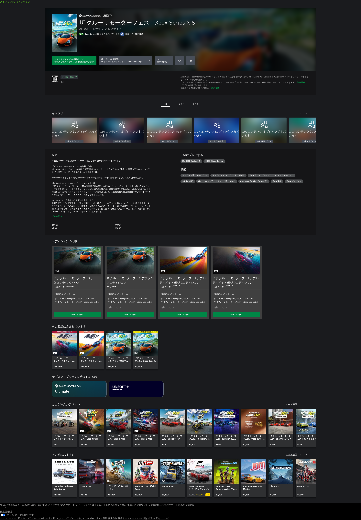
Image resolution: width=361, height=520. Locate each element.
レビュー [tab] (180, 103)
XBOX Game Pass (33, 504)
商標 (120, 518)
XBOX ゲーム (17, 504)
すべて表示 (291, 404)
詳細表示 (56, 216)
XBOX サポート (67, 504)
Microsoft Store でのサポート (163, 504)
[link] (64, 350)
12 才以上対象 (68, 77)
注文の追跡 (189, 504)
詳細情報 (301, 82)
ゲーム (3, 508)
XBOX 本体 (5, 504)
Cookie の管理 (100, 518)
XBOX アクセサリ (50, 504)
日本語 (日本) (6, 511)
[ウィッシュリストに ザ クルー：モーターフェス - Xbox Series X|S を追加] (179, 60)
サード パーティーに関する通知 (139, 518)
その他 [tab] (195, 103)
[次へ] (306, 113)
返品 (180, 504)
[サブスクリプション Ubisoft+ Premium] (136, 389)
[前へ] (300, 113)
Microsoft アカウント (137, 504)
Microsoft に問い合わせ (53, 518)
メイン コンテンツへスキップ (15, 1)
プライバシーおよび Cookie (79, 518)
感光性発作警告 (118, 504)
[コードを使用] (190, 60)
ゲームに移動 (77, 314)
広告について (162, 518)
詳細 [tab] (166, 103)
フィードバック (83, 504)
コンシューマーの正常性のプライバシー (20, 518)
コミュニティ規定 (101, 504)
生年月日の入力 (74, 142)
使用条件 (112, 518)
